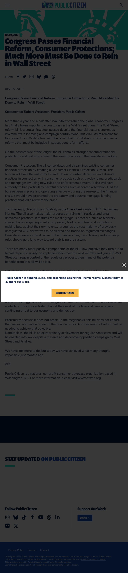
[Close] (124, 265)
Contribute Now (65, 293)
